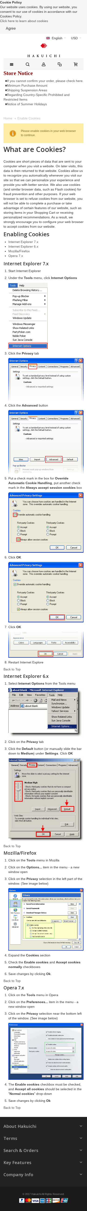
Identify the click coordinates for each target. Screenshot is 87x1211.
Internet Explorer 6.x (23, 246)
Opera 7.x (15, 256)
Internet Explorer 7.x (23, 242)
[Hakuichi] (43, 50)
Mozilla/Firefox (19, 251)
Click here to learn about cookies (24, 21)
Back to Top (12, 669)
